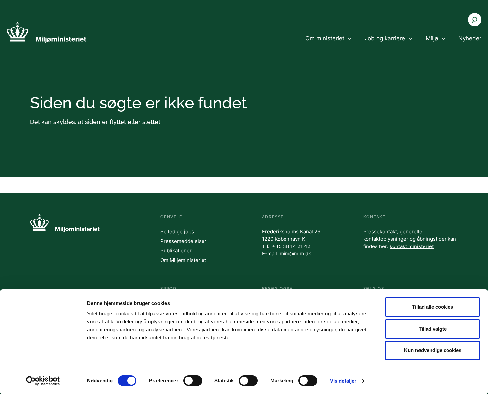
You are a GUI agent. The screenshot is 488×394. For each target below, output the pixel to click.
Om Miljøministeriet (183, 260)
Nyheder (469, 38)
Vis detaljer (343, 381)
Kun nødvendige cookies (432, 350)
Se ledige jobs (177, 231)
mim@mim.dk (295, 253)
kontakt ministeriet (412, 246)
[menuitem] (328, 43)
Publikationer (176, 250)
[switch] (192, 380)
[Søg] (474, 19)
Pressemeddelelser (183, 241)
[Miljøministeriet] (46, 32)
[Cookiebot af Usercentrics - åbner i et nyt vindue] (43, 381)
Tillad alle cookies (432, 307)
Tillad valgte (433, 329)
